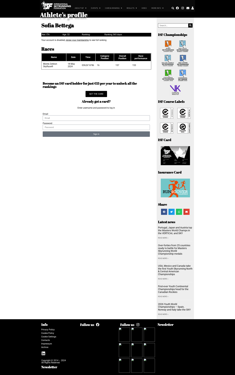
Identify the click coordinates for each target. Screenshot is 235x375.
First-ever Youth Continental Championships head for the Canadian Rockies (173, 289)
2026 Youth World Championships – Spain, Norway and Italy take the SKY (174, 307)
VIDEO (144, 8)
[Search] (190, 25)
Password (47, 123)
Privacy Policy (48, 329)
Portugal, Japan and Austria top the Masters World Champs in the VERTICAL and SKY (175, 230)
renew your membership (77, 40)
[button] (173, 8)
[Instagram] (182, 8)
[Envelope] (188, 8)
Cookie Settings (48, 336)
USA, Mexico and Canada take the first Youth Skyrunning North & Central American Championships (175, 270)
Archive (44, 347)
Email (45, 114)
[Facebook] (177, 8)
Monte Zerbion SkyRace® (50, 65)
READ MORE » (163, 238)
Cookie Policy (47, 333)
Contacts (45, 340)
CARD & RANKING (112, 8)
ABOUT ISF (79, 8)
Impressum (46, 343)
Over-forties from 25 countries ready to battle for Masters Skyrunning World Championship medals (174, 249)
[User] (192, 8)
